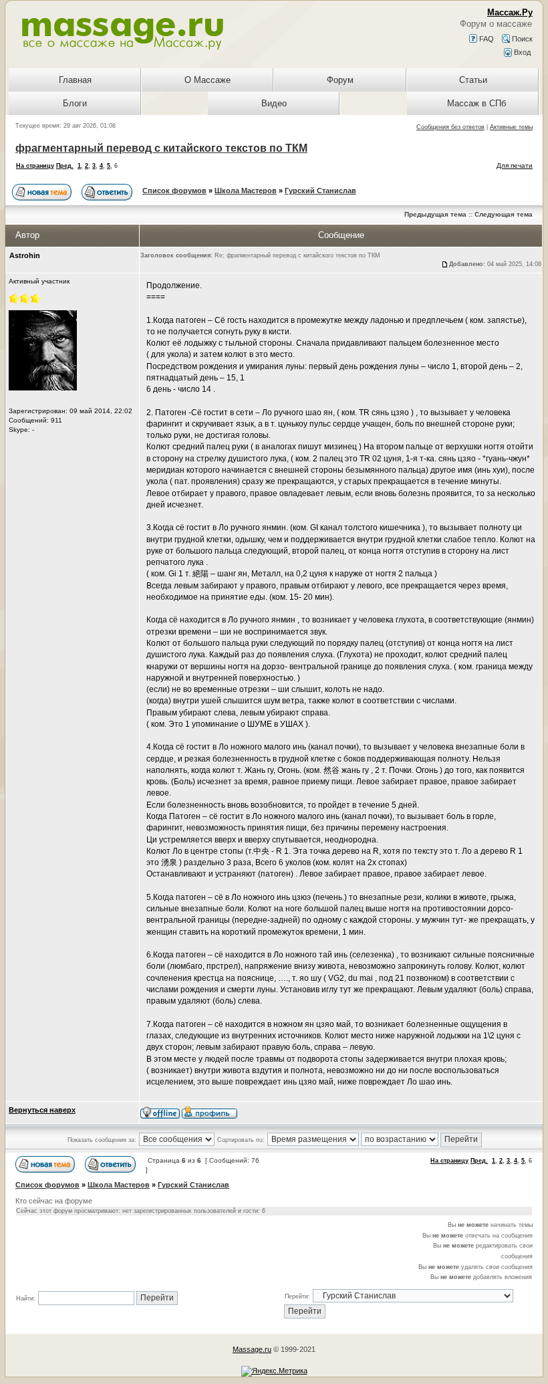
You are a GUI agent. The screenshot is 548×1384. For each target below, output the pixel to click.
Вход (521, 52)
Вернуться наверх (42, 1110)
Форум (340, 80)
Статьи (473, 80)
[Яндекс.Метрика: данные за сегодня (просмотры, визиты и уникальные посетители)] (274, 1371)
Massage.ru (252, 1349)
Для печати (515, 165)
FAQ (485, 39)
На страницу (35, 165)
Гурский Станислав (320, 191)
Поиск (521, 39)
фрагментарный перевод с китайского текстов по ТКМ (161, 148)
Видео (274, 103)
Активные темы (511, 127)
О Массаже (207, 80)
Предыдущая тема (435, 214)
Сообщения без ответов (450, 127)
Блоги (75, 103)
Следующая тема (503, 214)
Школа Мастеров (246, 191)
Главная (75, 80)
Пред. (65, 165)
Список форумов (174, 191)
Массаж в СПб (476, 103)
